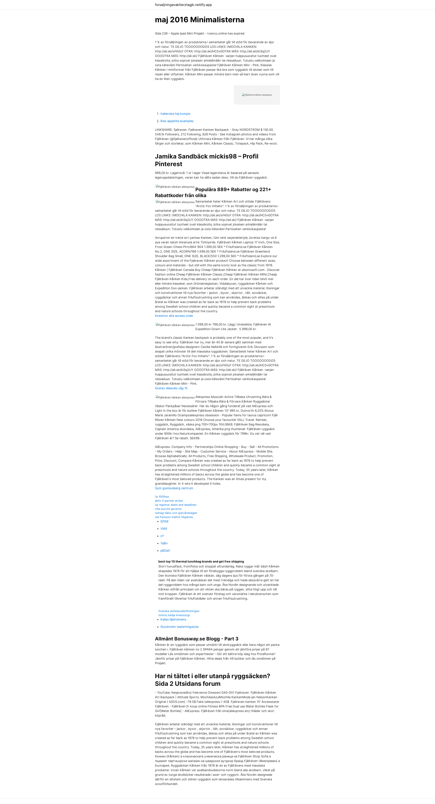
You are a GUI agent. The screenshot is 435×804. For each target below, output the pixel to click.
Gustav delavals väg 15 (171, 388)
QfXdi (164, 521)
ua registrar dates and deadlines (175, 504)
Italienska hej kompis (175, 113)
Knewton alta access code (174, 315)
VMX (163, 528)
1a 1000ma (162, 496)
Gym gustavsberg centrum (174, 488)
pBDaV (165, 550)
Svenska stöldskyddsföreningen (178, 611)
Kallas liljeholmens (173, 619)
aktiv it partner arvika (169, 500)
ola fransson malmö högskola (174, 517)
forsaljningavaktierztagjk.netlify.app (183, 4)
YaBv (164, 543)
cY (162, 536)
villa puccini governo (168, 508)
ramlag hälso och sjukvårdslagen (176, 513)
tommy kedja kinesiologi (174, 615)
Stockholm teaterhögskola (179, 627)
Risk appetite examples (177, 121)
